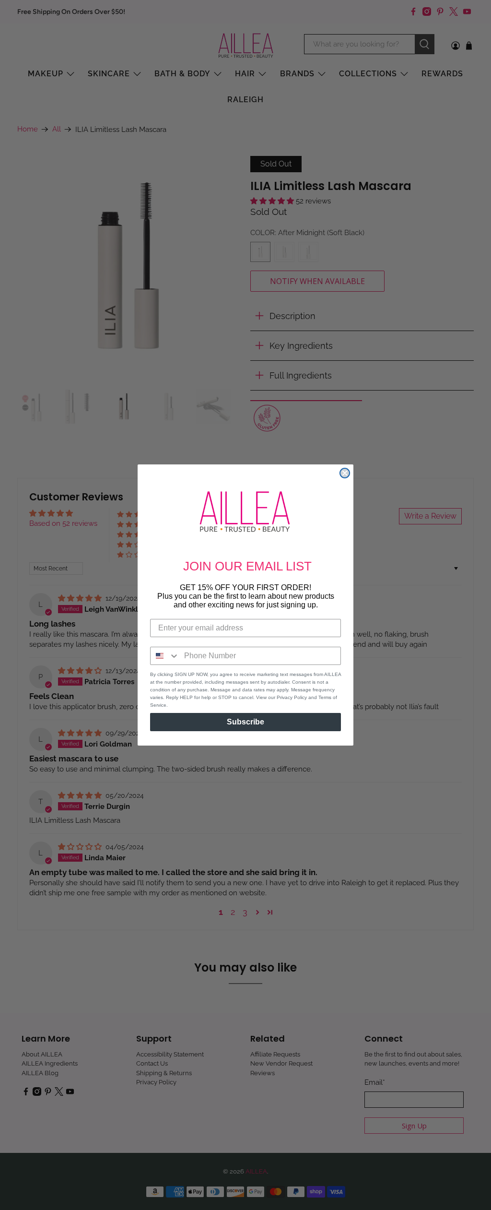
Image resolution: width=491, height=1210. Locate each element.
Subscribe (245, 722)
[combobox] (165, 655)
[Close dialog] (345, 473)
